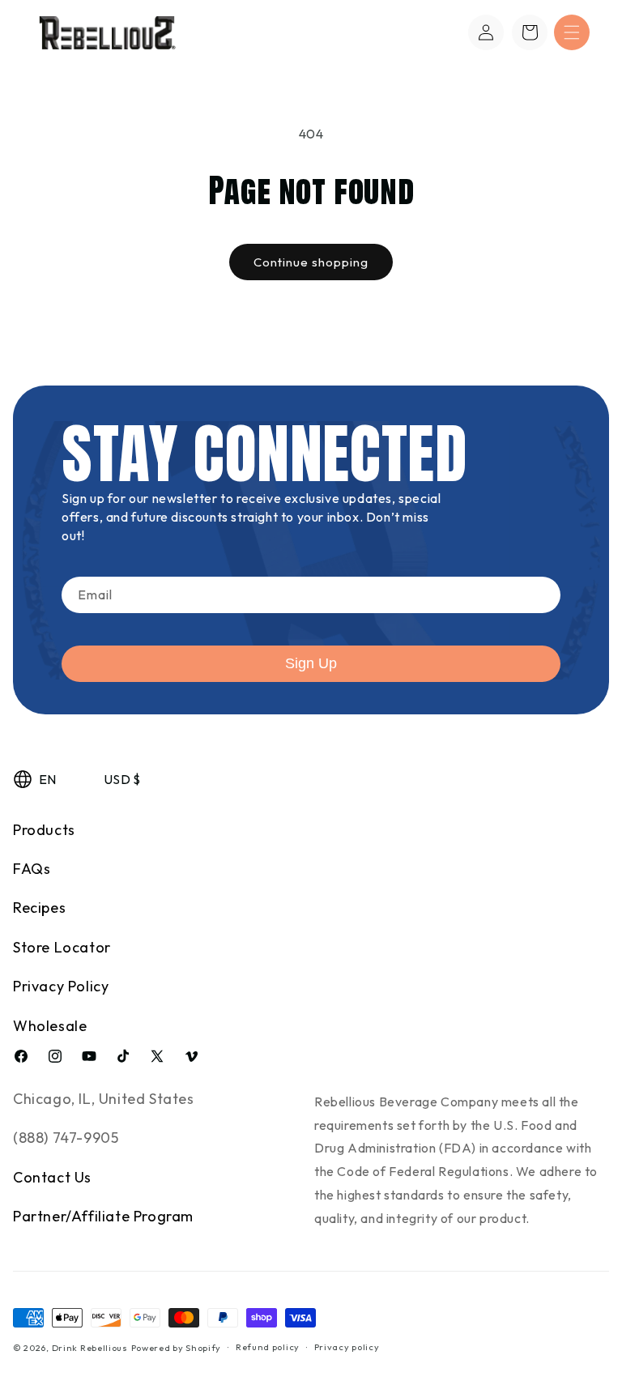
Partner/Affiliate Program (103, 1216)
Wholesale (50, 1025)
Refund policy (268, 1347)
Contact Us (52, 1177)
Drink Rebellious (90, 1347)
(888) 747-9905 (65, 1137)
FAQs (31, 868)
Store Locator (62, 947)
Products (44, 829)
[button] (572, 32)
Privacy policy (347, 1347)
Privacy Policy (61, 986)
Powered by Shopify (176, 1347)
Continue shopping (311, 262)
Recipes (39, 907)
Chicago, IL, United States (103, 1098)
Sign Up (311, 663)
